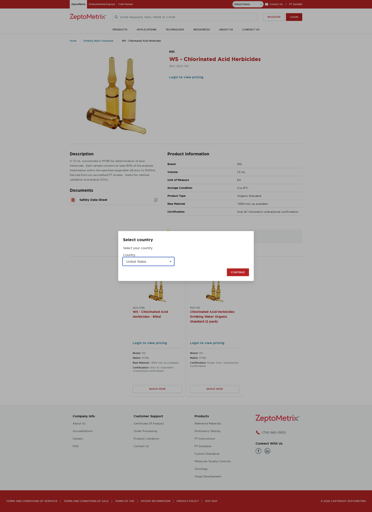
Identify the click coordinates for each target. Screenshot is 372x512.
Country (129, 255)
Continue (238, 272)
